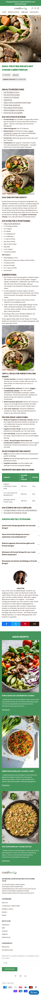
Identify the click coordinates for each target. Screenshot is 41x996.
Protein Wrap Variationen (12, 105)
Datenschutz (6, 937)
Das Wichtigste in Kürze (11, 92)
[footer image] (20, 872)
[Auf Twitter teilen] (15, 624)
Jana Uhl (15, 75)
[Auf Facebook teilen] (6, 624)
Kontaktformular (7, 950)
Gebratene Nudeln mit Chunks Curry (18, 771)
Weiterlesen (6, 710)
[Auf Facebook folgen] (15, 976)
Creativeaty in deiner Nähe (11, 906)
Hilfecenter (5, 947)
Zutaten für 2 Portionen (11, 97)
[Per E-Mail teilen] (34, 624)
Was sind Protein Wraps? (12, 95)
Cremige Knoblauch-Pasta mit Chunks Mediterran (20, 510)
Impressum (5, 925)
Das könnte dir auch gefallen (13, 113)
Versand (4, 931)
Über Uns (5, 903)
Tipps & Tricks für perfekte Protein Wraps (17, 102)
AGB (3, 928)
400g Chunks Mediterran (12, 224)
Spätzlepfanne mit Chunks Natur (16, 846)
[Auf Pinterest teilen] (25, 624)
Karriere (4, 912)
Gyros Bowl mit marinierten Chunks (15, 513)
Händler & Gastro (7, 909)
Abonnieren (10, 969)
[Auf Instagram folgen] (20, 976)
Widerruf (5, 934)
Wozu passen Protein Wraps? (13, 108)
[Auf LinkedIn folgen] (25, 976)
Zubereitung (8, 100)
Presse (4, 915)
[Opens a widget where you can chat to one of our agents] (34, 992)
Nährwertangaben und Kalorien (14, 110)
